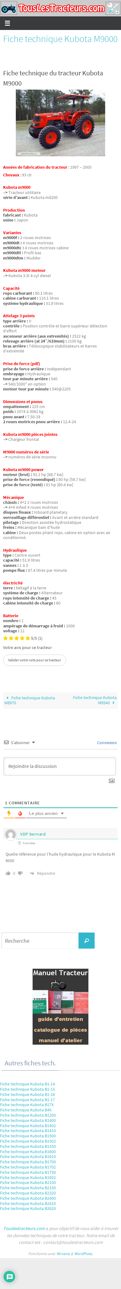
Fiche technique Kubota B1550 (28, 1146)
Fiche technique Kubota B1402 (28, 1125)
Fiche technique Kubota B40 (26, 1110)
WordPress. (83, 1253)
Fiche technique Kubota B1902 (28, 1177)
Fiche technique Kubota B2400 (28, 1198)
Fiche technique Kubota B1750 (28, 1172)
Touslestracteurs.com (24, 1228)
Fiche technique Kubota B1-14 (27, 1084)
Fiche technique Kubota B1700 (28, 1162)
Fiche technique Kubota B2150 (28, 1187)
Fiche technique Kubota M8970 (29, 700)
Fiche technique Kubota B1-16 (27, 1094)
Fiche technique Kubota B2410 (28, 1203)
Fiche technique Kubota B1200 (28, 1115)
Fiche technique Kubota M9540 (95, 700)
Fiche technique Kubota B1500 (28, 1136)
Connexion (106, 742)
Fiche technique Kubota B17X (27, 1104)
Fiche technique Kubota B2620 (28, 1208)
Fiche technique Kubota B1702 (28, 1167)
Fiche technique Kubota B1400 (28, 1120)
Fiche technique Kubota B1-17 (27, 1099)
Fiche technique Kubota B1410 (28, 1130)
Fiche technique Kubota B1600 (28, 1151)
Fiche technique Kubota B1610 (28, 1156)
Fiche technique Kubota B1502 (28, 1141)
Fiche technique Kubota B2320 (28, 1193)
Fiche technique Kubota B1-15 (27, 1089)
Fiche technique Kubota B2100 (28, 1182)
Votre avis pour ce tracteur (27, 647)
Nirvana (63, 1253)
